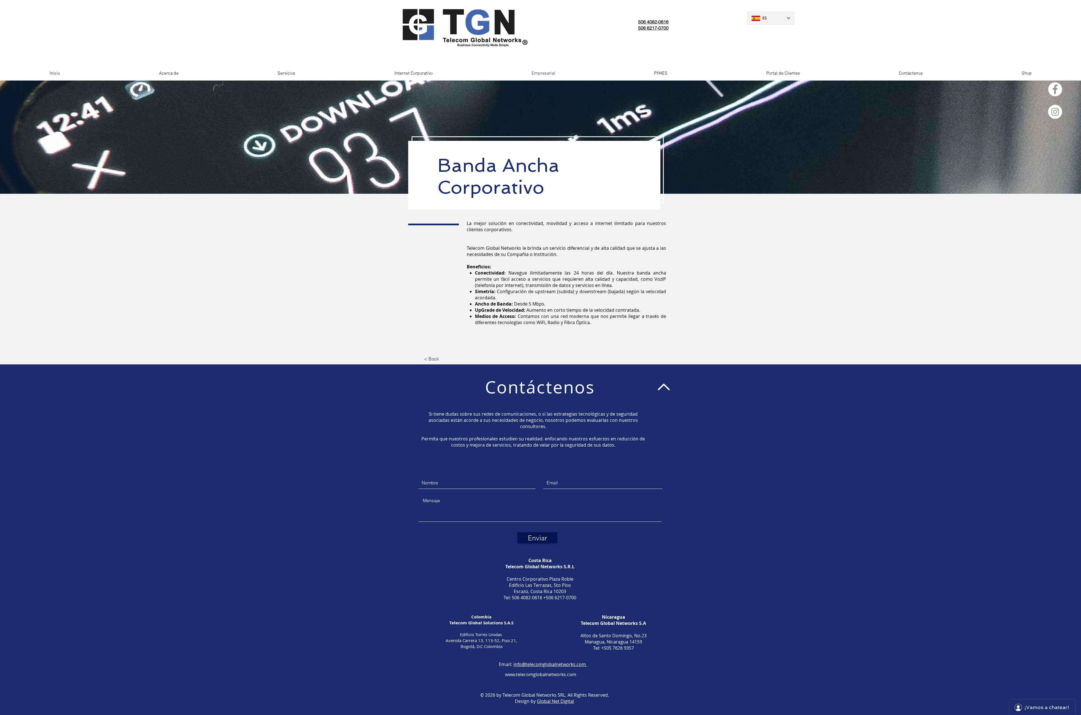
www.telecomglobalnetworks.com (540, 674)
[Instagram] (1055, 112)
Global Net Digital (555, 701)
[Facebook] (1055, 89)
